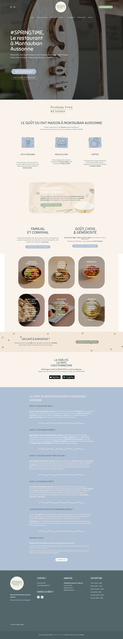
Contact (90, 17)
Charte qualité (82, 17)
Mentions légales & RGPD (46, 634)
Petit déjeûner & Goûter (56, 17)
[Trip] (42, 597)
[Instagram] (11, 7)
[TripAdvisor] (14, 7)
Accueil (33, 17)
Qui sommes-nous (42, 17)
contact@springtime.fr (43, 585)
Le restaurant (71, 17)
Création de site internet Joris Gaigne (74, 634)
